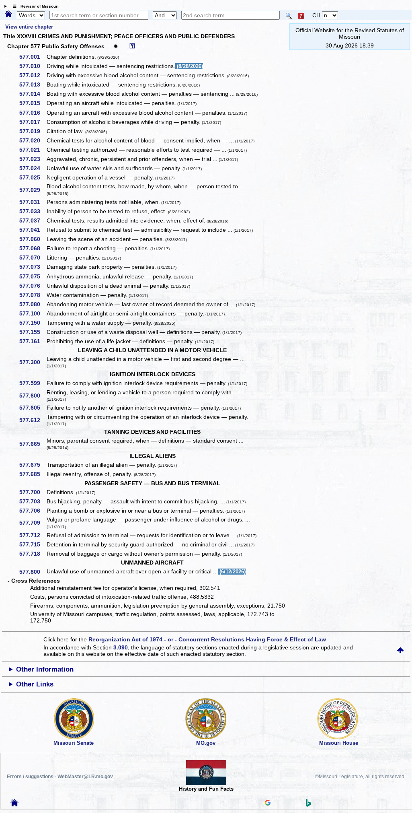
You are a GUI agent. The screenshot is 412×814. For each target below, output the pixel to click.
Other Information (45, 669)
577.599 (32, 383)
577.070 (32, 257)
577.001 (32, 57)
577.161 (32, 341)
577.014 (32, 94)
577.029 (32, 190)
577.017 (32, 122)
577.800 (32, 572)
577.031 (32, 202)
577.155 (32, 332)
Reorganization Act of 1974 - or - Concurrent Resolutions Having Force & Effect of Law (207, 639)
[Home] (8, 14)
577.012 (32, 75)
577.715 (32, 544)
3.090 (120, 647)
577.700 (32, 492)
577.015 (32, 103)
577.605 (32, 407)
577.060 (32, 239)
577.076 (32, 285)
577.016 (32, 112)
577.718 (32, 553)
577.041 (32, 230)
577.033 (32, 211)
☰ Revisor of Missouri (34, 6)
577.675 (32, 465)
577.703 (32, 501)
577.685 (32, 474)
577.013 (32, 84)
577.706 (32, 510)
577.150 (32, 322)
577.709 (32, 522)
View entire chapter (29, 27)
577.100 (32, 313)
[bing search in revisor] (309, 805)
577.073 (32, 267)
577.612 (32, 420)
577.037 (32, 220)
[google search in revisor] (268, 803)
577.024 (32, 168)
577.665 (32, 444)
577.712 (32, 535)
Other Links (34, 684)
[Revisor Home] (14, 804)
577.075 (32, 276)
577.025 (32, 177)
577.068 (32, 248)
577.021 (32, 149)
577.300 (32, 362)
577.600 (32, 395)
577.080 (32, 304)
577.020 (32, 140)
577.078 (32, 295)
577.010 (32, 66)
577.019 (32, 131)
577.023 (32, 159)
